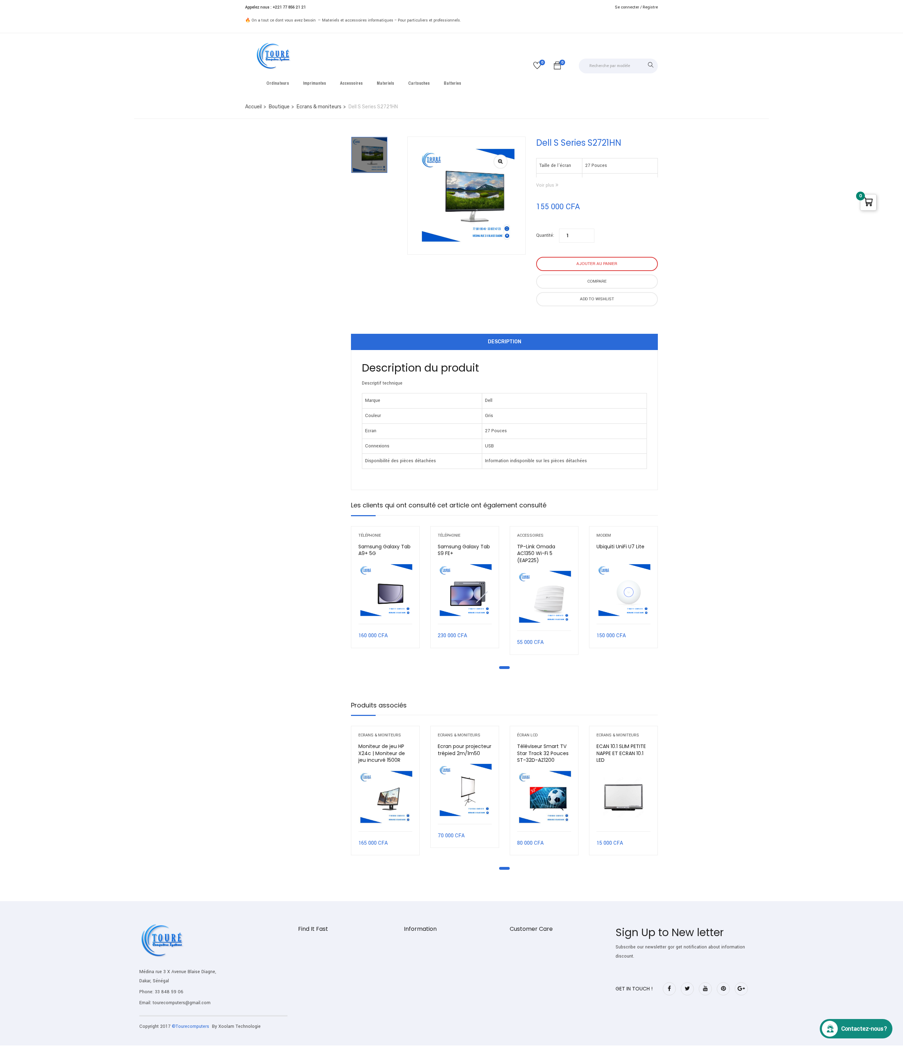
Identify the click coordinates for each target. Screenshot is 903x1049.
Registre (650, 7)
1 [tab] (504, 667)
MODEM (603, 535)
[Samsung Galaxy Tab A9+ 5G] (385, 590)
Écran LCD (527, 735)
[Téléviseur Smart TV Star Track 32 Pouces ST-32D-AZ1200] (544, 797)
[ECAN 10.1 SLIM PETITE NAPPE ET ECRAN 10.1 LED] (623, 797)
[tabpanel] (385, 592)
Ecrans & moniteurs (319, 107)
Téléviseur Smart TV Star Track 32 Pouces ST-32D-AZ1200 (543, 753)
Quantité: (545, 235)
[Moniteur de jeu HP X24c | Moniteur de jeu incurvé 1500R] (385, 797)
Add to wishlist (597, 299)
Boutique (279, 107)
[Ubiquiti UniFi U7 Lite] (623, 590)
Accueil (253, 107)
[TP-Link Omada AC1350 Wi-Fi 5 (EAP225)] (544, 597)
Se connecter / (628, 7)
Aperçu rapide (385, 606)
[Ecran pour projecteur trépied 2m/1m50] (465, 790)
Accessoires (530, 535)
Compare (597, 281)
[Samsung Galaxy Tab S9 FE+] (465, 590)
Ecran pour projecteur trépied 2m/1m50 (464, 750)
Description (504, 342)
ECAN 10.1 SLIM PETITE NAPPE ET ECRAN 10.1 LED (621, 753)
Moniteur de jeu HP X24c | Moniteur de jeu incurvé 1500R (381, 753)
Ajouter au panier (596, 264)
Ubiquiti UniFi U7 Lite (620, 546)
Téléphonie (369, 535)
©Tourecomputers (191, 1026)
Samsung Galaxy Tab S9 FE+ (464, 550)
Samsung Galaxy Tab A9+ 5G (384, 550)
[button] (557, 66)
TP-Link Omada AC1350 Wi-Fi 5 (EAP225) (536, 553)
